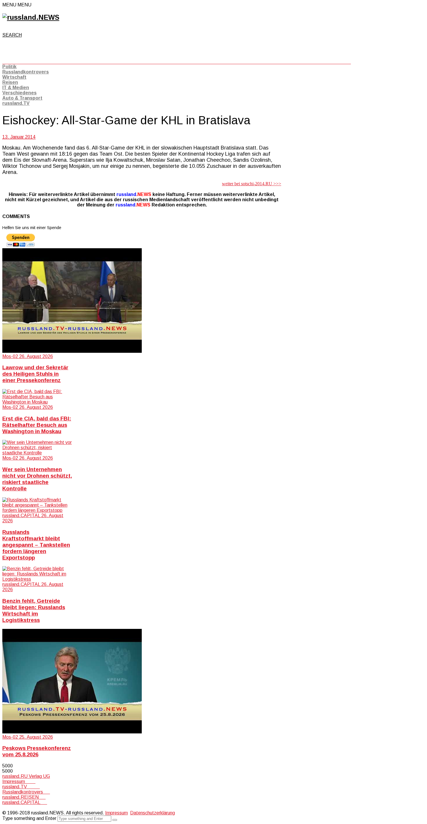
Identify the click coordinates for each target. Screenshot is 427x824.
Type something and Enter (29, 818)
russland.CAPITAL (24, 802)
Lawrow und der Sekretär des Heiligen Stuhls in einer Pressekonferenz (35, 373)
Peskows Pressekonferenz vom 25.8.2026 (36, 751)
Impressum (18, 781)
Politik (9, 66)
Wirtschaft (14, 77)
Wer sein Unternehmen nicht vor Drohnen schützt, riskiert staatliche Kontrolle (37, 479)
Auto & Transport (22, 98)
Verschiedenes (19, 92)
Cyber (8, 807)
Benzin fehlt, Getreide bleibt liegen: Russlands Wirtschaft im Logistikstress (33, 610)
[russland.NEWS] (30, 17)
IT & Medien (15, 87)
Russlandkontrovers (25, 71)
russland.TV (16, 103)
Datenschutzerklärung (152, 812)
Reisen (10, 82)
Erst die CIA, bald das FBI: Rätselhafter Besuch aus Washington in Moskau (36, 424)
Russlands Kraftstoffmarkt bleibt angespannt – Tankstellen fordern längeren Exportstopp (36, 545)
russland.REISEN (24, 797)
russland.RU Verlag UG (26, 776)
